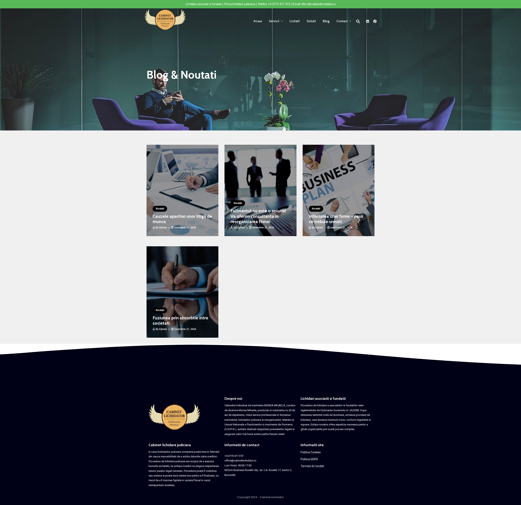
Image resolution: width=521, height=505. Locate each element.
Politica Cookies (311, 452)
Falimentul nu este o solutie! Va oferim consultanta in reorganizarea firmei (258, 216)
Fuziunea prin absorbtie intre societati (180, 320)
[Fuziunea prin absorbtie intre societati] (182, 292)
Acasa (257, 21)
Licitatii (295, 21)
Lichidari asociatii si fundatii (323, 398)
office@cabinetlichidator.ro (318, 4)
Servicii (274, 21)
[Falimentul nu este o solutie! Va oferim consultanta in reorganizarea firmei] (260, 190)
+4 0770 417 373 (279, 4)
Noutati (160, 208)
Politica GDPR (309, 459)
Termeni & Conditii (312, 466)
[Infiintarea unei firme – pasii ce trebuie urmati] (338, 190)
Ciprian (163, 227)
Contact (342, 21)
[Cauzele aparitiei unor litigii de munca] (182, 190)
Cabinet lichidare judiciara (170, 445)
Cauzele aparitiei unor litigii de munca (182, 219)
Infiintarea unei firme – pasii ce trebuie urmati (336, 219)
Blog (326, 21)
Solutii (311, 21)
